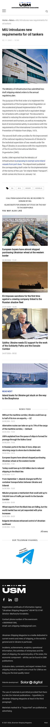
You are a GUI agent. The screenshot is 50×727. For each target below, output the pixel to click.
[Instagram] (16, 599)
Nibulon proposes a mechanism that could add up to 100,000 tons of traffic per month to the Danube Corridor (24, 496)
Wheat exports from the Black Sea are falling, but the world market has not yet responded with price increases (24, 510)
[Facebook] (3, 599)
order (28, 188)
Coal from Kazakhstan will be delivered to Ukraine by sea (25, 199)
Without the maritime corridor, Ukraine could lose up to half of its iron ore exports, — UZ (24, 416)
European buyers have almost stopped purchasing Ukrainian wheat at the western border (23, 252)
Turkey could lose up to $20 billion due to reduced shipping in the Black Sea (23, 470)
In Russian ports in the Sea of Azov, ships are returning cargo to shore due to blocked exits (21, 448)
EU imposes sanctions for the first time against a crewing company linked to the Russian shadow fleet (22, 299)
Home (4, 20)
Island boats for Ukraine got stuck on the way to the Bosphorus (25, 206)
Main (46, 723)
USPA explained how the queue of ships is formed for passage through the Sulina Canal (24, 438)
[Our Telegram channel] (25, 555)
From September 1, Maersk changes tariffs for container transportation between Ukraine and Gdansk (22, 482)
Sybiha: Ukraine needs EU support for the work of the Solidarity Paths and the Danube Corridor (24, 345)
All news (44, 531)
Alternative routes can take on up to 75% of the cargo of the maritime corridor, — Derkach (25, 427)
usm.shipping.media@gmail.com (22, 626)
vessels (38, 188)
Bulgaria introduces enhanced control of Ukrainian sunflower (23, 522)
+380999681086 (9, 623)
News (11, 20)
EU (12, 188)
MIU (19, 188)
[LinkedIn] (10, 599)
